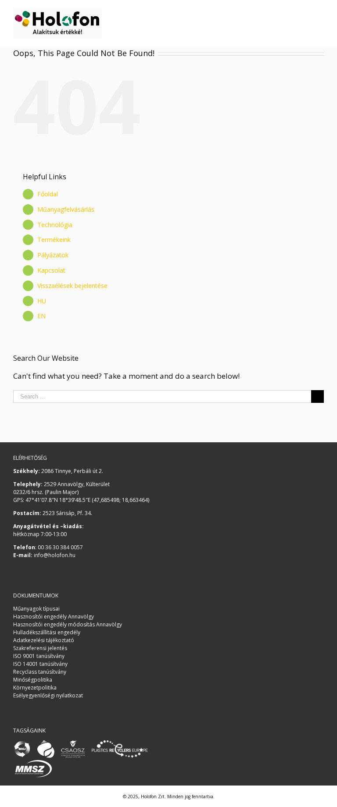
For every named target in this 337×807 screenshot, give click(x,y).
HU (41, 301)
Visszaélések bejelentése (72, 285)
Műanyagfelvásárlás (65, 209)
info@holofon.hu (53, 555)
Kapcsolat (51, 270)
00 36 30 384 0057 (59, 547)
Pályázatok (52, 255)
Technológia (54, 224)
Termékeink (54, 239)
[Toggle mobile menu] (320, 13)
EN (41, 316)
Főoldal (47, 194)
